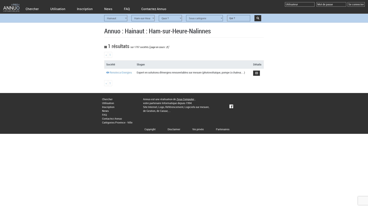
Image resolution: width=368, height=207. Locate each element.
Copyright (150, 129)
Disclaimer (174, 129)
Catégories (108, 122)
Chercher (32, 9)
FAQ (127, 9)
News (108, 9)
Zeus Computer (185, 99)
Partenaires (222, 129)
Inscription (85, 9)
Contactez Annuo (153, 9)
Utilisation (57, 9)
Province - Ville (124, 122)
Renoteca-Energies (121, 72)
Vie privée (198, 129)
